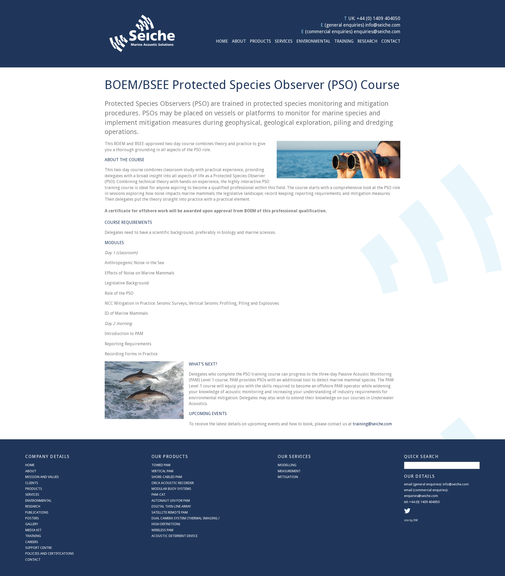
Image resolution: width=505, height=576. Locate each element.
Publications (36, 512)
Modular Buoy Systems (171, 489)
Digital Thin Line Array (171, 506)
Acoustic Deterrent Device (175, 536)
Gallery (31, 524)
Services (283, 41)
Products (260, 41)
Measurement (289, 471)
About (239, 41)
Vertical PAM (162, 471)
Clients (31, 483)
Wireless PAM (162, 530)
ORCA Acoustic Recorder (173, 483)
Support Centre (38, 548)
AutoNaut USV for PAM (171, 501)
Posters (32, 518)
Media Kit (33, 530)
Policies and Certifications (49, 553)
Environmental (313, 41)
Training (344, 41)
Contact (390, 41)
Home (222, 41)
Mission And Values (42, 477)
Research (367, 41)
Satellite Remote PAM (170, 512)
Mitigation (288, 477)
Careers (31, 542)
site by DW (411, 520)
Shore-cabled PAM (167, 477)
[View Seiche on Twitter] (408, 512)
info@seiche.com (382, 25)
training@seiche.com (372, 423)
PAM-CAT (158, 494)
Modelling (287, 465)
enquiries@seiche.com (377, 31)
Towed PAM (161, 465)
